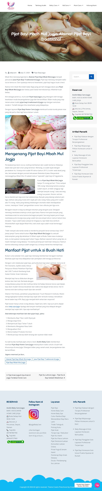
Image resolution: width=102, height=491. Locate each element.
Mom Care (77, 5)
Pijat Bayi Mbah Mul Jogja (15, 362)
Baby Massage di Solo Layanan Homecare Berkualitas (81, 158)
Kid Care (66, 5)
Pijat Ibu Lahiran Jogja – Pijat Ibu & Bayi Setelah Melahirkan (52, 376)
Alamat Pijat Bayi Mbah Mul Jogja (18, 359)
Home (30, 5)
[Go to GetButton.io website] (97, 489)
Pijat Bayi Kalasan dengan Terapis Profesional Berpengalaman (83, 139)
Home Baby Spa (57, 413)
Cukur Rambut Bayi (58, 416)
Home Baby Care (57, 411)
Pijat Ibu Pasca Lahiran (59, 438)
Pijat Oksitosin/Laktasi (59, 441)
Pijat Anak (54, 430)
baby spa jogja (14, 306)
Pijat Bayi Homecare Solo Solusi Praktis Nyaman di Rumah (82, 176)
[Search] (91, 76)
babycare (13, 73)
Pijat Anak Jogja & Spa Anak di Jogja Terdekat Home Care (18, 376)
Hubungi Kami (91, 5)
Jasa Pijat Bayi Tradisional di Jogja (46, 359)
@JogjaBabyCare (35, 424)
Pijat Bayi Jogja (39, 73)
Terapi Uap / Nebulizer (59, 433)
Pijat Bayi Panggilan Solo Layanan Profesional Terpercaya (82, 167)
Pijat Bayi (54, 408)
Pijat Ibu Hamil (56, 436)
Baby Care (53, 5)
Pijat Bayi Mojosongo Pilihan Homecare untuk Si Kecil (82, 148)
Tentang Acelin (40, 5)
